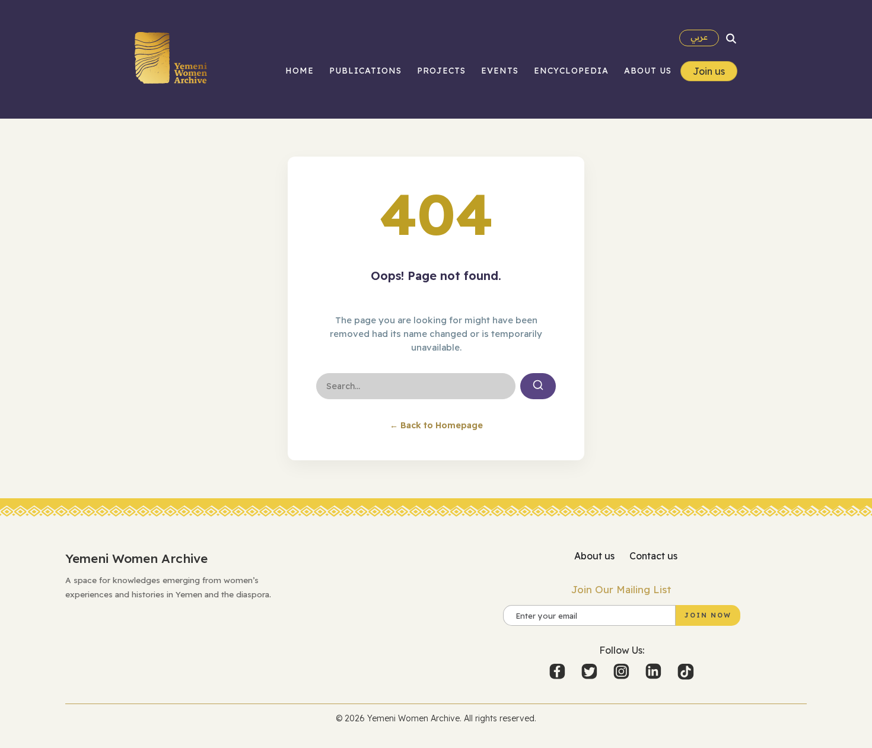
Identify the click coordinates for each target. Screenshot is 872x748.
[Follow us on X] (590, 671)
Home (299, 70)
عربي (699, 36)
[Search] (731, 38)
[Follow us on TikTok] (685, 671)
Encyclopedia (571, 70)
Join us (709, 71)
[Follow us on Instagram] (622, 671)
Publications (365, 70)
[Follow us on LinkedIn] (654, 671)
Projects (441, 70)
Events (499, 70)
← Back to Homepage (436, 425)
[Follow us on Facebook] (558, 671)
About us (647, 70)
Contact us (653, 556)
